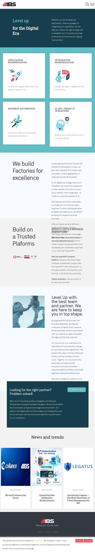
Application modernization (17, 61)
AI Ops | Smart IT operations (65, 109)
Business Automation (21, 108)
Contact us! (76, 389)
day (56, 525)
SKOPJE (47, 532)
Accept (79, 541)
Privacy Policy (38, 541)
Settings (88, 541)
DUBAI (55, 532)
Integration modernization (64, 61)
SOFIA (40, 532)
